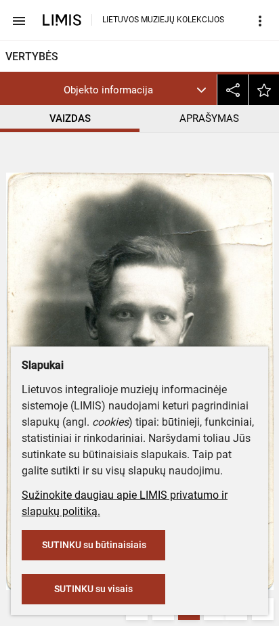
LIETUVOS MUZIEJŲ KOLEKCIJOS (163, 19)
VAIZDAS (70, 118)
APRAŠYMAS (209, 118)
